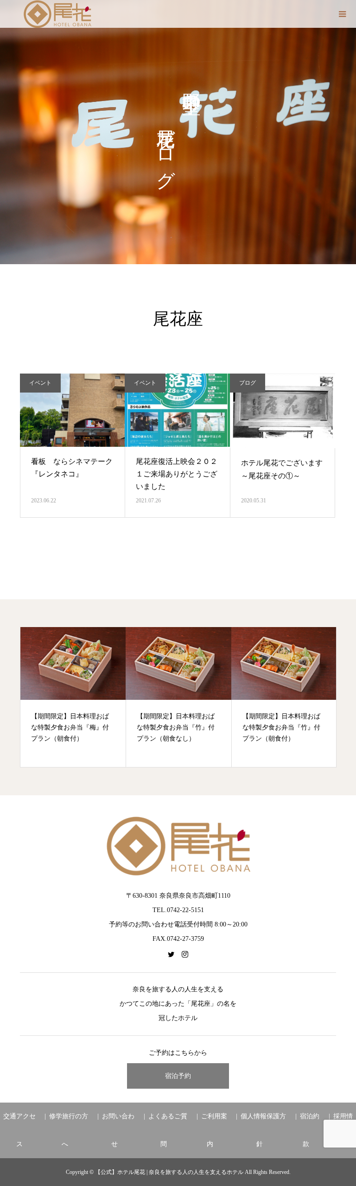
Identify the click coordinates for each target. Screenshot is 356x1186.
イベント (40, 383)
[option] (73, 697)
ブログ (247, 383)
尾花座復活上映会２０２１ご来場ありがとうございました (176, 473)
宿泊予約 (178, 1075)
